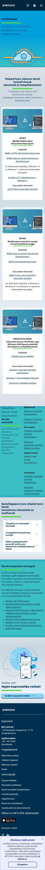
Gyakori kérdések (9, 780)
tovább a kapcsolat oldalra (17, 696)
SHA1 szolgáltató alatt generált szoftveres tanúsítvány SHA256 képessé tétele (20, 545)
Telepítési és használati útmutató (17, 524)
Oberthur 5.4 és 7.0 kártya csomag (21, 622)
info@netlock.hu (9, 733)
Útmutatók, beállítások (11, 785)
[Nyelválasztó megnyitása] (34, 5)
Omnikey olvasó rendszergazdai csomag (23, 625)
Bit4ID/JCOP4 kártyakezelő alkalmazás (22, 153)
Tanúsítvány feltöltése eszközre (22, 383)
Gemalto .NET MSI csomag (17, 601)
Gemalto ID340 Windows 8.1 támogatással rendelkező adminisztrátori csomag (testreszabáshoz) (24, 613)
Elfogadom (22, 864)
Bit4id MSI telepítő (14, 628)
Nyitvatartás (7, 744)
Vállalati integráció (10, 760)
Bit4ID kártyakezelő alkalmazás (22, 262)
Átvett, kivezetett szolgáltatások (15, 789)
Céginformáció (8, 799)
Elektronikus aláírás (10, 755)
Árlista (4, 769)
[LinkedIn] (8, 834)
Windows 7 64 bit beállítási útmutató (22, 378)
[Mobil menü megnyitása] (41, 5)
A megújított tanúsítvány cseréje (18, 533)
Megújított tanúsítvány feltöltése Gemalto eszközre (33, 490)
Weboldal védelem (10, 765)
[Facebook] (3, 834)
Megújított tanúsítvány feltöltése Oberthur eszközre (33, 445)
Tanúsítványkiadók (10, 794)
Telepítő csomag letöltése (22, 356)
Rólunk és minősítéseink (12, 803)
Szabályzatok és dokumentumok (16, 808)
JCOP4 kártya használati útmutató (22, 189)
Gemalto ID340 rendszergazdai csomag (23, 619)
